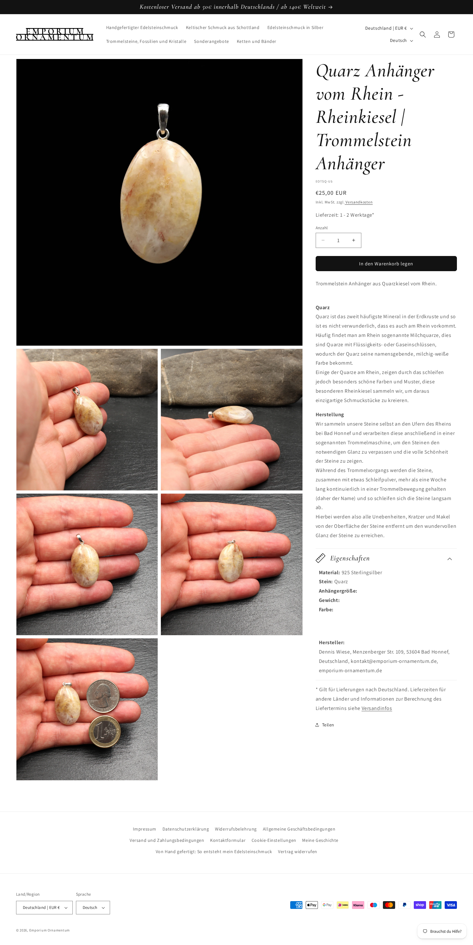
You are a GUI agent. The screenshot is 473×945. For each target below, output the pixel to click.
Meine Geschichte (320, 840)
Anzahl (322, 227)
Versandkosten (359, 202)
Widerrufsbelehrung (236, 829)
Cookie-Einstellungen (274, 840)
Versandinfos (377, 708)
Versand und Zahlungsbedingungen (167, 840)
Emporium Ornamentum (49, 930)
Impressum (144, 829)
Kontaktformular (228, 840)
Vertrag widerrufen (297, 851)
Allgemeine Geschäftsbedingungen (299, 829)
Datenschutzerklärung (185, 829)
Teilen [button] (328, 725)
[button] (423, 34)
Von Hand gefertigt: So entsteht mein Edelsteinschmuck (214, 851)
